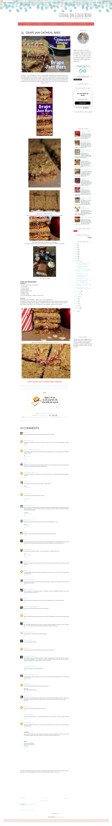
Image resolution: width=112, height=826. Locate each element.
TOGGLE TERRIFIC (80, 273)
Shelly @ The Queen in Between (31, 606)
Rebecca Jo (26, 589)
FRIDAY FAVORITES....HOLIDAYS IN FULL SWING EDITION (83, 281)
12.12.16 (31, 684)
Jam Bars (46, 417)
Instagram (26, 499)
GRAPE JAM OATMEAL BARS (82, 283)
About (40, 24)
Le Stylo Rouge (27, 487)
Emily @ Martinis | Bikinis (29, 674)
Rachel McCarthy (27, 505)
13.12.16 (30, 696)
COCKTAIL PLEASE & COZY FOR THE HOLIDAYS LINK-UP (83, 264)
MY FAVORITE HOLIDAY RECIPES (83, 269)
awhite (25, 481)
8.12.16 (35, 666)
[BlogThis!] (53, 415)
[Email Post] (50, 415)
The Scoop (57, 388)
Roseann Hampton (28, 640)
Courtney (26, 648)
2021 (76, 251)
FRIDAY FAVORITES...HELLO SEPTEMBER (85, 208)
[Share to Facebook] (56, 415)
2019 (76, 254)
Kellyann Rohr (27, 440)
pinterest (51, 413)
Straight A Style (27, 520)
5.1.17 (29, 706)
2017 (76, 258)
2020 (76, 253)
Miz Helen (26, 696)
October (77, 292)
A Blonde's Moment (28, 513)
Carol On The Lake (28, 632)
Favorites (68, 24)
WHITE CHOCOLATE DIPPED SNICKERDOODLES (82, 276)
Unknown (26, 493)
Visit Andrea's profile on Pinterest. (27, 810)
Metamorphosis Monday (51, 388)
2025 (76, 244)
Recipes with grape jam (54, 417)
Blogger (58, 813)
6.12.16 (26, 432)
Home (28, 24)
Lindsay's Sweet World (29, 579)
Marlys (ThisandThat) (28, 714)
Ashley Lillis (26, 561)
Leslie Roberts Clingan (29, 656)
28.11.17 (33, 722)
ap (24, 432)
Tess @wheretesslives (29, 666)
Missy (25, 598)
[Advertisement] (44, 785)
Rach (25, 539)
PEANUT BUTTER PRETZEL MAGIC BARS (86, 141)
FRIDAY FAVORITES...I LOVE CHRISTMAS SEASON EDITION (83, 288)
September (78, 294)
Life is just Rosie (27, 498)
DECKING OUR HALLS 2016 (82, 278)
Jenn (25, 531)
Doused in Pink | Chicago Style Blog (31, 449)
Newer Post (23, 798)
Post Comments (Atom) (30, 804)
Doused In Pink (27, 456)
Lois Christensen (27, 722)
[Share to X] (55, 415)
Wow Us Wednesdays (62, 385)
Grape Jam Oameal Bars (30, 417)
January (78, 308)
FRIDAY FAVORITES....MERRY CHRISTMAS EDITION (82, 267)
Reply (25, 436)
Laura (25, 622)
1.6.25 (28, 741)
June (77, 300)
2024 (76, 245)
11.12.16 (37, 674)
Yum (44, 85)
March (77, 305)
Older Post (66, 798)
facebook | (41, 413)
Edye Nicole (26, 684)
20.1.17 (35, 714)
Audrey (25, 614)
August (77, 296)
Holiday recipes (40, 417)
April (77, 303)
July (77, 298)
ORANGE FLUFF (84, 160)
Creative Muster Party (55, 385)
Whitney (25, 570)
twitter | (46, 413)
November (78, 291)
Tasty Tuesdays (64, 417)
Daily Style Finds (27, 549)
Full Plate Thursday (39, 385)
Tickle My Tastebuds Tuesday (47, 385)
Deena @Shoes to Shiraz (29, 472)
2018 (76, 256)
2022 (76, 249)
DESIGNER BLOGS (60, 817)
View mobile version (44, 800)
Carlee (25, 463)
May (77, 301)
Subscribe (82, 103)
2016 (76, 260)
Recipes (53, 24)
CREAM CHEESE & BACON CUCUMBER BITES (85, 151)
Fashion (83, 24)
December (78, 261)
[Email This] (52, 415)
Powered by (79, 107)
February (78, 307)
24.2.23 (31, 732)
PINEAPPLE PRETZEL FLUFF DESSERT (85, 170)
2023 (76, 247)
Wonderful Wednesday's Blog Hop (30, 385)
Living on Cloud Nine (75, 15)
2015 (76, 311)
